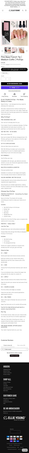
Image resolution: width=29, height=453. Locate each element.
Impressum (20, 449)
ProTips (5, 383)
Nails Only (5, 73)
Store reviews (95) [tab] (21, 345)
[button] (2, 10)
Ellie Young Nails (13, 443)
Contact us (6, 400)
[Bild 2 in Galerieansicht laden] (14, 50)
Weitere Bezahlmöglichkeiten (14, 90)
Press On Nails (6, 382)
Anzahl (2, 75)
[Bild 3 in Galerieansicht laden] (21, 50)
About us (5, 413)
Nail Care (5, 390)
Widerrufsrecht (17, 445)
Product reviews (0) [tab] (8, 345)
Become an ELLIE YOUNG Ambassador (12, 411)
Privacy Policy (6, 374)
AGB (18, 447)
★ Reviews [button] (27, 227)
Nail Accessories (7, 388)
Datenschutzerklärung (11, 447)
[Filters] (2, 349)
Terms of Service (7, 372)
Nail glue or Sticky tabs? (9, 398)
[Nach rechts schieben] (27, 50)
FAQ (4, 403)
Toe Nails (5, 385)
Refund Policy (6, 371)
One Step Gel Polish (8, 387)
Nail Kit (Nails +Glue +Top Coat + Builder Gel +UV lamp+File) (14, 69)
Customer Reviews (7, 401)
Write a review (14, 355)
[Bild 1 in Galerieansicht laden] (8, 50)
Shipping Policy (7, 369)
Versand (7, 64)
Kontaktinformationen (12, 449)
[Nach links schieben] (2, 50)
